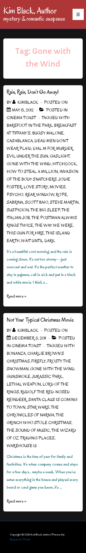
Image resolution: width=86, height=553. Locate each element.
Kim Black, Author (30, 10)
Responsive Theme (20, 539)
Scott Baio (36, 202)
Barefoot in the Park (29, 125)
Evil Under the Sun (27, 156)
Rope (61, 195)
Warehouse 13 (22, 446)
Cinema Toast (21, 118)
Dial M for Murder (53, 148)
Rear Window (39, 195)
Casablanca (20, 141)
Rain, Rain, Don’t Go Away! (32, 92)
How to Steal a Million (32, 171)
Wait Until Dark (38, 241)
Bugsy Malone (48, 133)
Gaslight (60, 156)
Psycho (15, 195)
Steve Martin (64, 202)
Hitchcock (64, 164)
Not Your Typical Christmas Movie (40, 319)
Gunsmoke (18, 376)
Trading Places (37, 438)
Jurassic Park (47, 376)
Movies (57, 187)
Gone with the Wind (29, 164)
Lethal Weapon (24, 384)
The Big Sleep (45, 210)
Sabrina (15, 202)
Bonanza (16, 353)
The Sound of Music (28, 430)
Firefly (38, 361)
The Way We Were (54, 225)
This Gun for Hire (25, 233)
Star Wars (38, 407)
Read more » (16, 296)
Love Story (36, 187)
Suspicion (18, 210)
